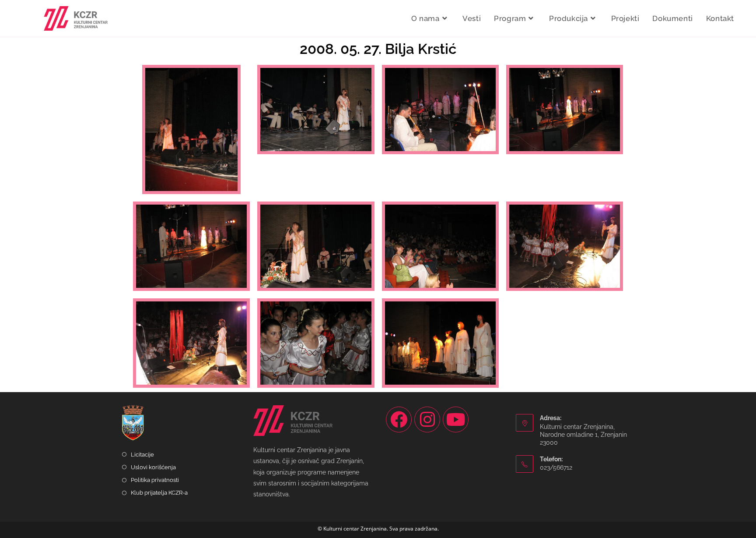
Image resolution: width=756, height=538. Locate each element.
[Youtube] (456, 419)
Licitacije (142, 454)
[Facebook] (399, 419)
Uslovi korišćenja (153, 467)
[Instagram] (427, 419)
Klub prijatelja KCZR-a (159, 492)
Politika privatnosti (155, 480)
